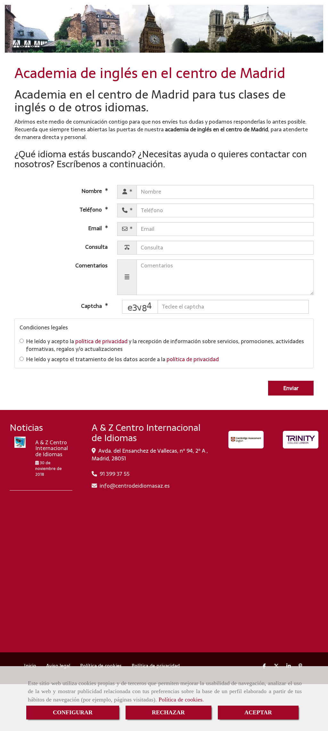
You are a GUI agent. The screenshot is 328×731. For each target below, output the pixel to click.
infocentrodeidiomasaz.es (135, 485)
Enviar (291, 388)
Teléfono (91, 209)
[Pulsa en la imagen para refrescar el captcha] (140, 306)
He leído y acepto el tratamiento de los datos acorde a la (122, 359)
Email (95, 228)
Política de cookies (180, 699)
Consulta (96, 246)
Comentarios (91, 265)
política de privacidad (101, 341)
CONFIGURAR (73, 712)
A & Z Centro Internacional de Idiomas (51, 448)
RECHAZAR (168, 712)
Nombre (92, 191)
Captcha (92, 305)
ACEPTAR (258, 712)
